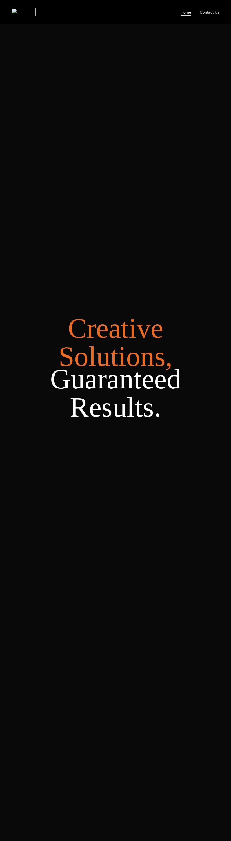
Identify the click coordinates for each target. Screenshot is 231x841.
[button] (16, 495)
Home (186, 12)
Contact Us (209, 12)
